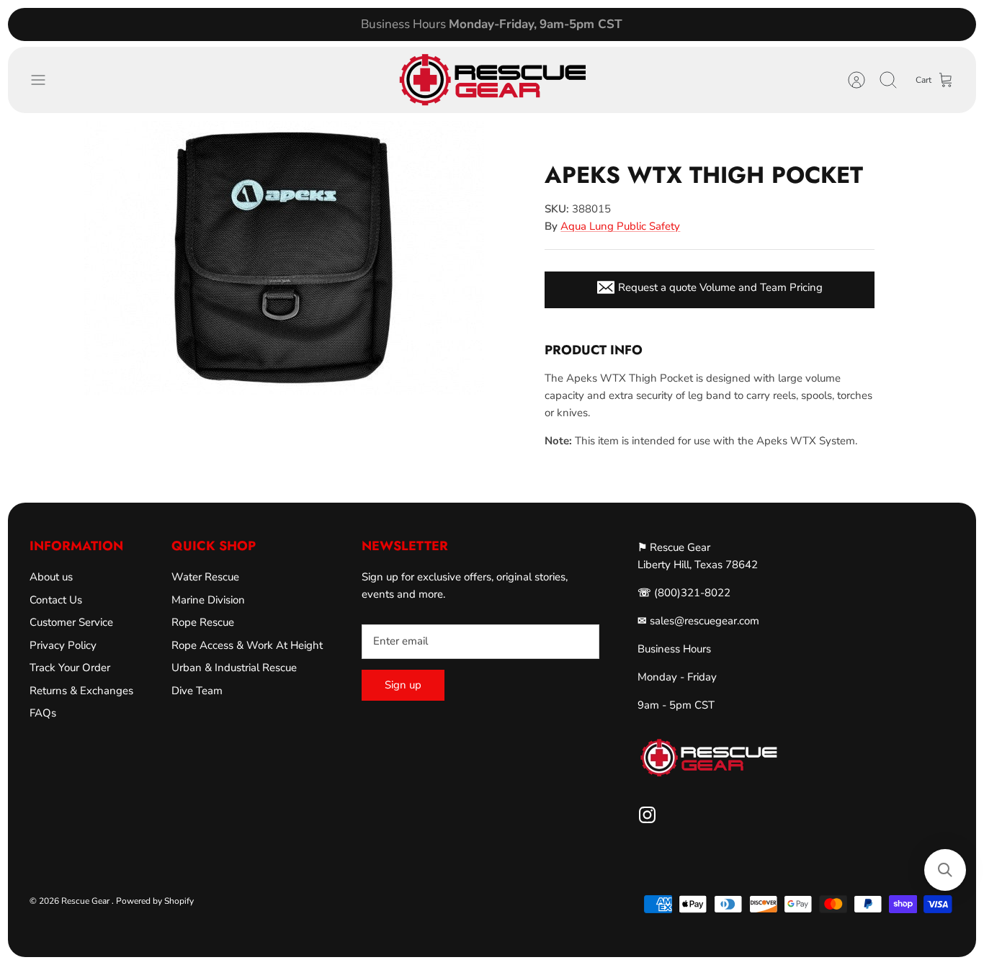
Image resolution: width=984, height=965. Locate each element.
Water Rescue (205, 577)
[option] (284, 258)
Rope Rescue (202, 622)
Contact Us (56, 600)
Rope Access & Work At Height (247, 645)
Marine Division (208, 600)
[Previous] (301, 24)
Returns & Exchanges (81, 690)
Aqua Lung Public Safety (620, 226)
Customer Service (71, 622)
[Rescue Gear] (492, 80)
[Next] (683, 24)
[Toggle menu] (45, 80)
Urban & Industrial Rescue (234, 667)
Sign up (403, 685)
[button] (945, 870)
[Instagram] (647, 814)
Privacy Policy (63, 645)
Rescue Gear (86, 901)
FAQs (43, 713)
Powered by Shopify (155, 901)
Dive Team (197, 690)
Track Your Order (70, 667)
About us (51, 577)
